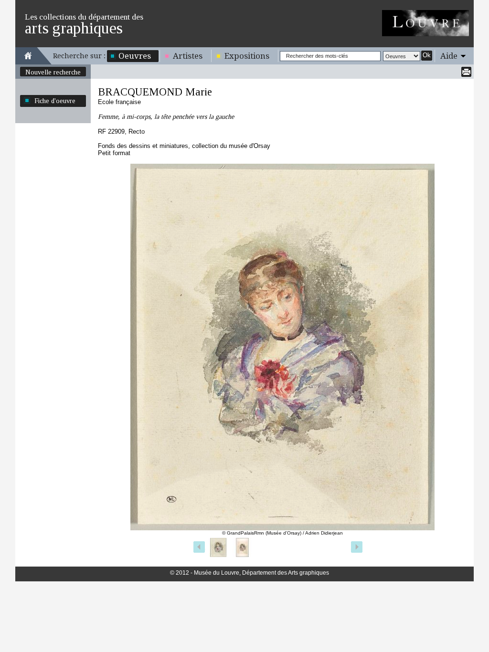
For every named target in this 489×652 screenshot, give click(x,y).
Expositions (246, 56)
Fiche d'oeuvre (54, 101)
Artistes (187, 56)
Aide (448, 56)
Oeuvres (134, 56)
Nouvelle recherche (53, 72)
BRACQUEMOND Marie (155, 92)
